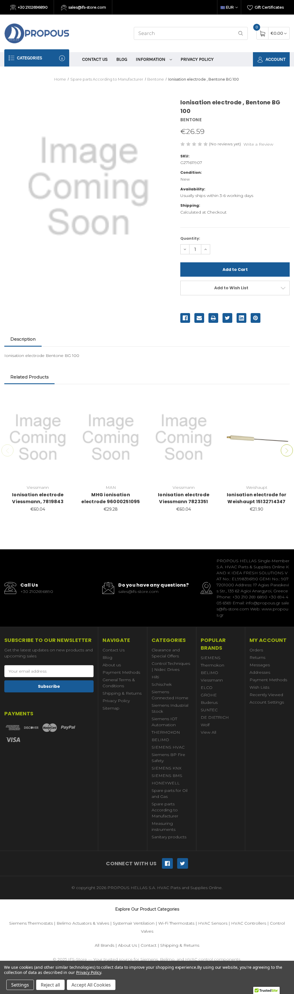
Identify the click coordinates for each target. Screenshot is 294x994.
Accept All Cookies (91, 985)
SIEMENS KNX (166, 768)
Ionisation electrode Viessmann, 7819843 (37, 498)
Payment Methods (121, 672)
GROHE (209, 695)
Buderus (209, 702)
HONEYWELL (166, 783)
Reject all (50, 985)
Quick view (62, 399)
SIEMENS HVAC (168, 747)
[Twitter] (227, 318)
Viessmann (212, 680)
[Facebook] (185, 318)
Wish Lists (259, 687)
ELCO (206, 687)
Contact (148, 945)
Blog (121, 59)
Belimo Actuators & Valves (83, 923)
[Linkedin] (241, 318)
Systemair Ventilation (133, 923)
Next (287, 450)
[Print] (213, 318)
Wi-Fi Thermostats (176, 923)
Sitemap (110, 708)
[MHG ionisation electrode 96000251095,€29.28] (110, 437)
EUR (230, 7)
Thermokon (212, 665)
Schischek (162, 684)
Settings (20, 985)
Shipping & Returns (122, 693)
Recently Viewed (266, 694)
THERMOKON (166, 732)
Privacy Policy (197, 59)
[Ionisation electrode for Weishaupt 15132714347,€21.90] (256, 437)
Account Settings (266, 702)
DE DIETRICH (215, 717)
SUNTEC (209, 709)
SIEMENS (210, 657)
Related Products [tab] (29, 377)
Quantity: (190, 238)
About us (111, 664)
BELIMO (160, 739)
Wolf (205, 724)
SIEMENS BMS (167, 775)
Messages (259, 664)
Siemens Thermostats (31, 923)
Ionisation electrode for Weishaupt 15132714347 (257, 498)
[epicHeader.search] (240, 33)
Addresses (259, 672)
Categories (29, 57)
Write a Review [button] (258, 144)
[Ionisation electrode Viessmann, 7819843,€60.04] (37, 437)
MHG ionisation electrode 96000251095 (110, 498)
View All (208, 732)
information (151, 59)
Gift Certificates (269, 7)
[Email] (199, 318)
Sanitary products (169, 836)
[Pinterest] (255, 318)
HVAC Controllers (248, 923)
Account (274, 59)
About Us (127, 945)
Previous (7, 450)
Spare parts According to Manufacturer (165, 810)
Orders (256, 650)
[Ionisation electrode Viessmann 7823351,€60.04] (183, 437)
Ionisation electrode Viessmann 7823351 (183, 498)
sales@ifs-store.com (86, 7)
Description (23, 339)
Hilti (155, 676)
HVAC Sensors (212, 923)
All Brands (104, 945)
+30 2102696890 (32, 7)
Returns (257, 657)
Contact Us (95, 59)
